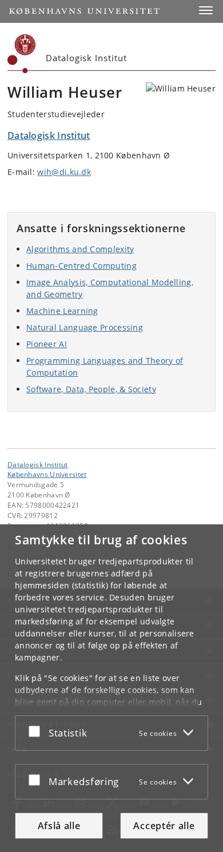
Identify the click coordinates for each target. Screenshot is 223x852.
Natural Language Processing (84, 327)
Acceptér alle (163, 825)
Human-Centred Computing (81, 265)
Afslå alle (59, 825)
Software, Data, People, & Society (91, 389)
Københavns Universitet (47, 474)
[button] (205, 10)
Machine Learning (62, 310)
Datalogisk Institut (37, 464)
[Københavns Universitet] (21, 53)
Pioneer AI (46, 344)
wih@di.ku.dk (64, 171)
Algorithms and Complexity (80, 249)
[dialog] (111, 688)
